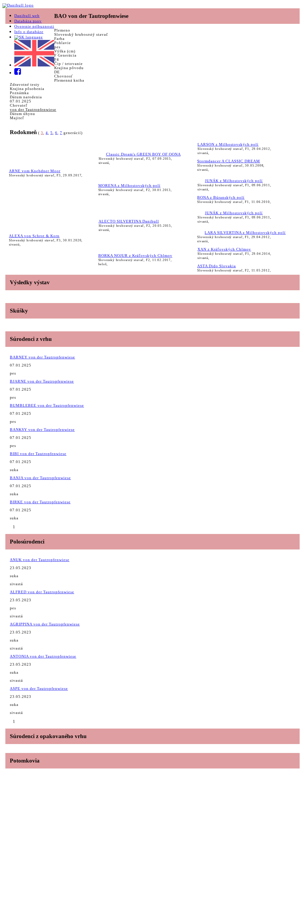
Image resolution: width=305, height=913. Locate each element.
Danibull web (27, 15)
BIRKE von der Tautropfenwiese (40, 502)
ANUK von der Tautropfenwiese (39, 560)
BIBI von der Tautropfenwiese (38, 453)
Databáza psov (28, 21)
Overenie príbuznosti (34, 26)
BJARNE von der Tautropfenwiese (42, 381)
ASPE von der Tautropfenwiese (39, 688)
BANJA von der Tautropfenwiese (40, 478)
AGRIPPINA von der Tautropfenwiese (45, 624)
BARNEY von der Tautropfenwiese (42, 357)
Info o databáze (28, 31)
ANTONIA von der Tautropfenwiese (43, 656)
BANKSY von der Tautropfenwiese (42, 429)
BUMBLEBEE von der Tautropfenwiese (47, 405)
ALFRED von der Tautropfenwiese (42, 592)
